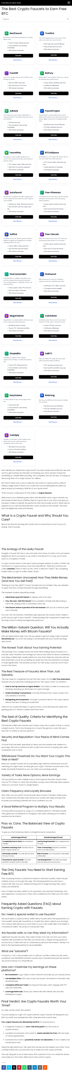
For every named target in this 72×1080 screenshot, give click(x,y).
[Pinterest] (19, 1067)
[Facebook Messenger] (9, 1067)
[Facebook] (4, 1067)
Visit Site (18, 55)
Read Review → (18, 60)
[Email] (40, 1067)
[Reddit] (45, 1067)
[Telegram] (34, 1067)
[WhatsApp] (24, 1067)
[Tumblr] (29, 1067)
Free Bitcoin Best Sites (11, 3)
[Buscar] (67, 18)
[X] (14, 1067)
